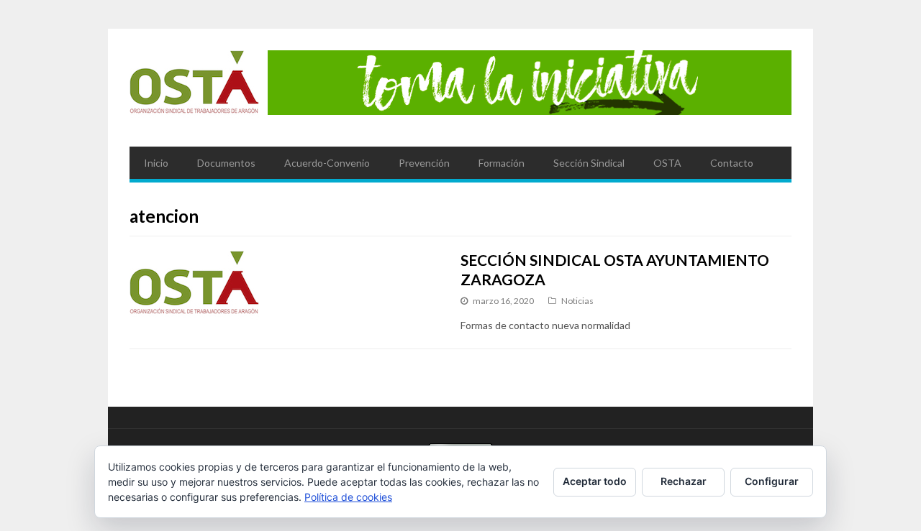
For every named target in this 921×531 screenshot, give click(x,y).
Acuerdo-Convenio (327, 163)
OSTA (667, 163)
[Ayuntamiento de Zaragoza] (194, 87)
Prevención (424, 163)
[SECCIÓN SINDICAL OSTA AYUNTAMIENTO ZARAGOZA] (282, 288)
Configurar (772, 481)
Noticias (577, 300)
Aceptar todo (595, 481)
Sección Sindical (589, 163)
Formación (501, 163)
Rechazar (684, 481)
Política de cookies (348, 497)
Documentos (226, 163)
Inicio (156, 163)
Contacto (731, 163)
